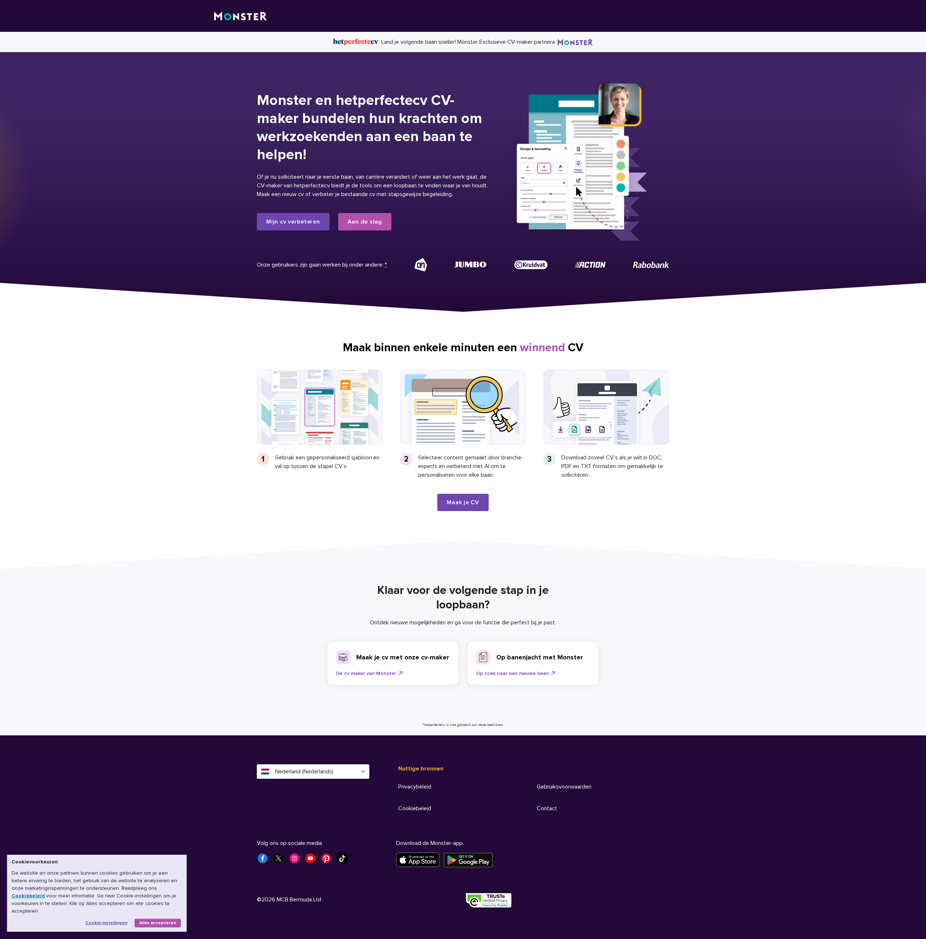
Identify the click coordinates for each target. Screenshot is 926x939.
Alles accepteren (157, 923)
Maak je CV (463, 502)
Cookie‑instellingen (106, 923)
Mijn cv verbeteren (293, 221)
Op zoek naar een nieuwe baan (512, 673)
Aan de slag (365, 221)
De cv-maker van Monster (366, 673)
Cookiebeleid (28, 896)
